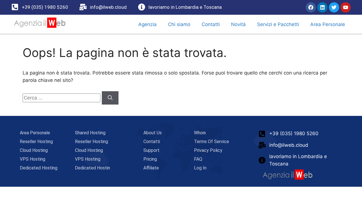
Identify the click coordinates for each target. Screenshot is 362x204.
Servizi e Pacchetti (278, 24)
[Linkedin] (322, 7)
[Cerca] (110, 98)
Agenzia (147, 24)
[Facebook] (311, 7)
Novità (238, 24)
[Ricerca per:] (62, 98)
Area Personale (327, 24)
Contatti (211, 24)
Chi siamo (179, 24)
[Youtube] (346, 7)
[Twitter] (334, 7)
